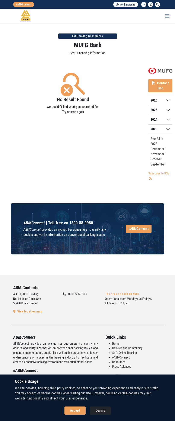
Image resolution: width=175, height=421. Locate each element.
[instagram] (150, 4)
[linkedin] (143, 4)
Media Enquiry (127, 4)
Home (116, 344)
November (157, 154)
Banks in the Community (127, 348)
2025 (153, 110)
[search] (157, 4)
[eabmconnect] (23, 4)
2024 (153, 120)
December (157, 149)
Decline (100, 410)
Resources (118, 362)
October (156, 159)
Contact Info (163, 85)
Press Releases (121, 367)
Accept (75, 410)
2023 (153, 129)
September (158, 164)
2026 (153, 100)
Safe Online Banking (124, 353)
